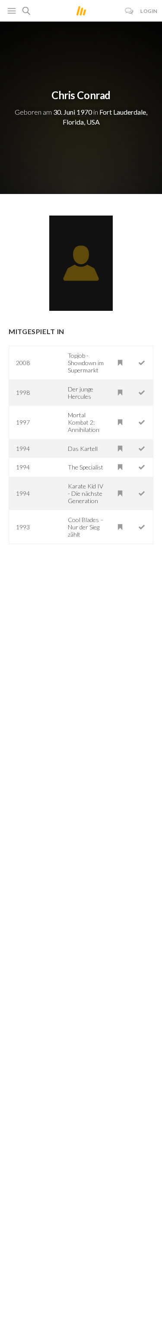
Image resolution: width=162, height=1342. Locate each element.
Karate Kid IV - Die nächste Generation (85, 493)
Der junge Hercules (80, 392)
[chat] (129, 11)
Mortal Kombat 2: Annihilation (83, 422)
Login (149, 11)
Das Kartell (83, 448)
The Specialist (85, 467)
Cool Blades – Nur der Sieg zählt (86, 527)
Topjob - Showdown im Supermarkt (86, 363)
